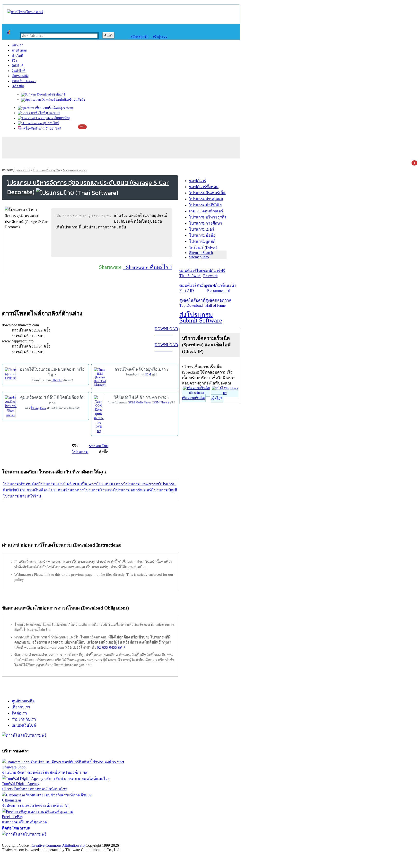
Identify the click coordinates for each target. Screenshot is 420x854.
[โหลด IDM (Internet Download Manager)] (100, 376)
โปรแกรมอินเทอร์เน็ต (207, 193)
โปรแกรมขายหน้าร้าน (22, 496)
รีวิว (14, 60)
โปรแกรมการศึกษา (205, 223)
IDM (148, 374)
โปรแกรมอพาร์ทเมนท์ (133, 490)
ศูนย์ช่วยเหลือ (23, 701)
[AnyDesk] (11, 406)
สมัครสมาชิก (138, 36)
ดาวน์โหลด (19, 50)
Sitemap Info (199, 257)
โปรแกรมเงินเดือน (33, 490)
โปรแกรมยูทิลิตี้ (202, 241)
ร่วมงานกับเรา (24, 719)
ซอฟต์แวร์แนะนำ (221, 288)
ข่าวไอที (17, 55)
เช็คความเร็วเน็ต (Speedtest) (53, 108)
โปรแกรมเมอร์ (201, 229)
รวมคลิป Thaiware (24, 81)
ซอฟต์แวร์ (58, 94)
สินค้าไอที (19, 71)
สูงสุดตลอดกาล (218, 302)
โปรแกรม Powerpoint (141, 484)
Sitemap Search (201, 253)
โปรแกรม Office (110, 484)
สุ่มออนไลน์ (51, 123)
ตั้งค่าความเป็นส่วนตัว (20, 840)
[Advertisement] (112, 243)
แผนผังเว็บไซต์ (24, 725)
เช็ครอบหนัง (20, 76)
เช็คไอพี (216, 398)
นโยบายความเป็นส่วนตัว (64, 840)
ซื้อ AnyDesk (38, 408)
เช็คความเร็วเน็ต (193, 398)
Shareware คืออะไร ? (147, 267)
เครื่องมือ (18, 86)
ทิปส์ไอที (18, 66)
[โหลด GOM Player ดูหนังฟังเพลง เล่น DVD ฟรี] (99, 414)
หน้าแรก (17, 45)
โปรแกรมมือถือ (202, 235)
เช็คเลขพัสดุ (61, 118)
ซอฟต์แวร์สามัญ (193, 288)
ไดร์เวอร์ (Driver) (203, 247)
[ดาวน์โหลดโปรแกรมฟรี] (25, 12)
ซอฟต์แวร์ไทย (191, 273)
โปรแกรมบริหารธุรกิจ (46, 170)
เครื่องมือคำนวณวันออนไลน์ (41, 128)
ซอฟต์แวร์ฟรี (214, 273)
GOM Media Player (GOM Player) (148, 402)
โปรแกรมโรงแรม (99, 490)
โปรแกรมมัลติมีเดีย (205, 205)
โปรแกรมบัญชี (164, 490)
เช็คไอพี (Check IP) (47, 113)
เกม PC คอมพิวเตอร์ (206, 211)
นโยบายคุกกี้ (100, 840)
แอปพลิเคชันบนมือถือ (70, 99)
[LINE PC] (11, 373)
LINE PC (57, 380)
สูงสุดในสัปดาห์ (192, 302)
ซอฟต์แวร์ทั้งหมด (204, 187)
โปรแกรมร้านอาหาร (66, 490)
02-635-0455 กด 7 (111, 647)
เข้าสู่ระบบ (159, 36)
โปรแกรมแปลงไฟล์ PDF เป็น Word (68, 484)
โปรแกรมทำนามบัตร (21, 484)
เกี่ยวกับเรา (21, 707)
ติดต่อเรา (19, 713)
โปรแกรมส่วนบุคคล (206, 199)
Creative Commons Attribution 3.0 (58, 845)
